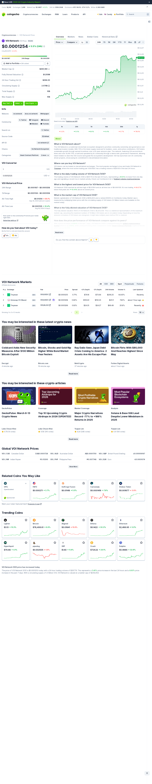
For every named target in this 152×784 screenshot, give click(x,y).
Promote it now (34, 504)
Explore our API (71, 121)
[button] (17, 113)
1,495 (23, 7)
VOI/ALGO (44, 305)
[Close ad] (26, 483)
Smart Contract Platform (121, 226)
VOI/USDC (44, 294)
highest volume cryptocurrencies (127, 179)
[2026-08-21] (135, 42)
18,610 (9, 7)
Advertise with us (9, 220)
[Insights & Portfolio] (149, 21)
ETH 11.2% (86, 7)
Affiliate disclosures (9, 285)
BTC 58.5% (77, 7)
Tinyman (57, 168)
